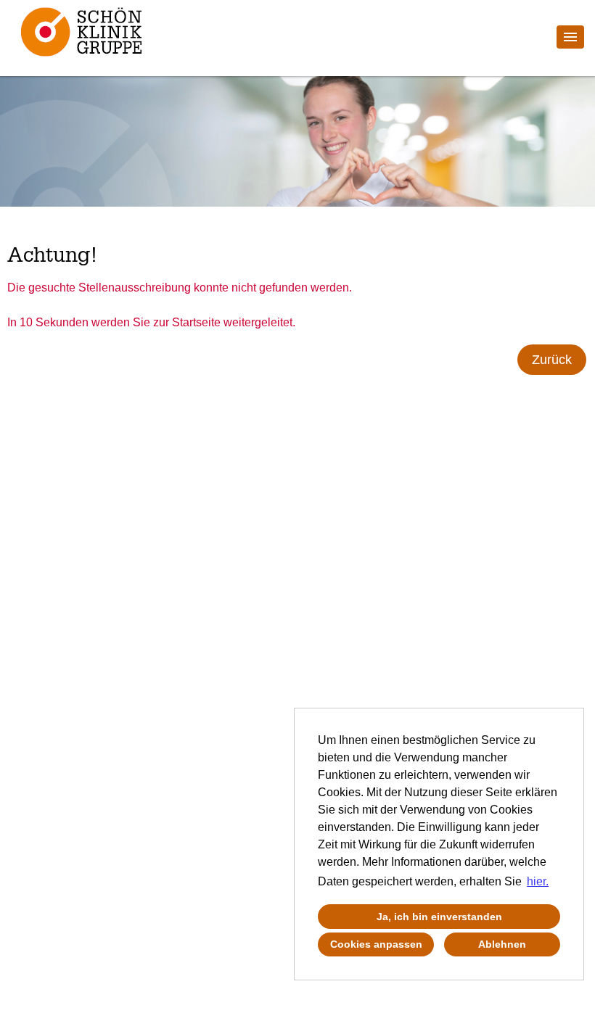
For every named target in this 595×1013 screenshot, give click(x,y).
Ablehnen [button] (502, 944)
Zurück (552, 359)
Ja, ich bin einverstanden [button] (439, 916)
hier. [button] (538, 881)
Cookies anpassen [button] (376, 944)
